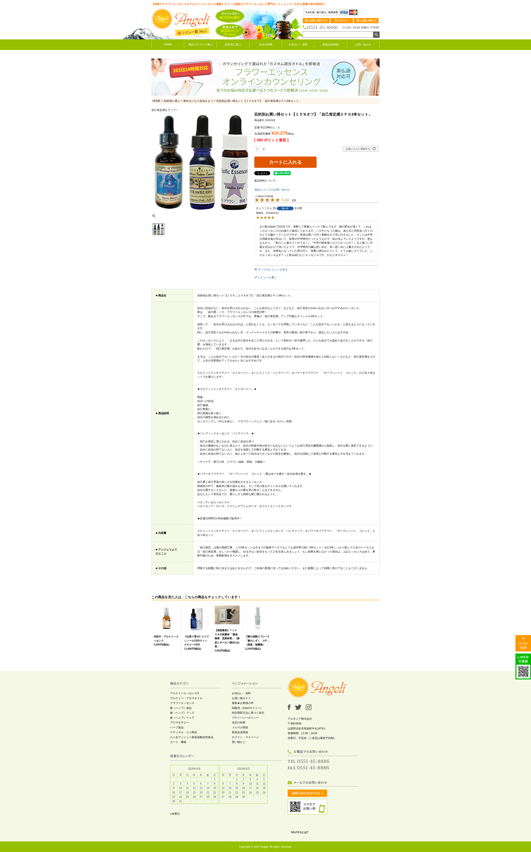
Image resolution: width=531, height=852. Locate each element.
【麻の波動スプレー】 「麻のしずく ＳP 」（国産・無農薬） (259, 640)
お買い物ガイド (241, 698)
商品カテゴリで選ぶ (200, 44)
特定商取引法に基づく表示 (248, 712)
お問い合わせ (363, 44)
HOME (168, 44)
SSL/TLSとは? (299, 832)
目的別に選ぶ (233, 44)
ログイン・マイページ (245, 737)
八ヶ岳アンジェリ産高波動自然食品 (191, 737)
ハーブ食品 (177, 727)
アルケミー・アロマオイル (186, 698)
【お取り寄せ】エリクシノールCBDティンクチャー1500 (196, 640)
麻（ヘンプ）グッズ (182, 712)
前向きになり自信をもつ (198, 100)
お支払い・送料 (298, 44)
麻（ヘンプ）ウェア (182, 717)
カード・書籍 (178, 742)
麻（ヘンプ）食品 (181, 708)
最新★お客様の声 (242, 703)
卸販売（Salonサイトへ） (247, 708)
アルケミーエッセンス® (184, 693)
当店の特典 (265, 44)
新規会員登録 (331, 44)
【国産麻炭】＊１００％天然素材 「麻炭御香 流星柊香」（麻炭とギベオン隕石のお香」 (227, 638)
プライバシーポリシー (245, 717)
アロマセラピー (179, 722)
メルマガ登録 (240, 727)
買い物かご (238, 742)
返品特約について (265, 180)
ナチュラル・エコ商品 (183, 732)
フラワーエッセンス (182, 703)
